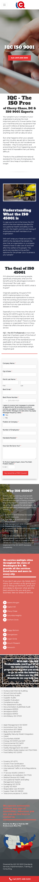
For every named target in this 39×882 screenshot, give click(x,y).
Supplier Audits (10, 698)
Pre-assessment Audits (13, 705)
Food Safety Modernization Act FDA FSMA (20, 750)
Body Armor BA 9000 (12, 732)
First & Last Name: (9, 379)
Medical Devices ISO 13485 (14, 777)
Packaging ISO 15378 (12, 784)
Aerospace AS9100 (11, 709)
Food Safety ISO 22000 (13, 752)
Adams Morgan (13, 603)
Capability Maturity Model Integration (18, 734)
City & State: (7, 371)
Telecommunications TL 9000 (15, 793)
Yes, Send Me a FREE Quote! (15, 473)
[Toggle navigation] (4, 5)
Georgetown (12, 635)
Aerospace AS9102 (11, 714)
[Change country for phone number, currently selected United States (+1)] (5, 400)
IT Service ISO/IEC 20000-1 (14, 773)
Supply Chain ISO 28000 (13, 791)
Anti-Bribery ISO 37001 (13, 716)
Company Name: (9, 363)
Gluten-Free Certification (14, 764)
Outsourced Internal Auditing (16, 691)
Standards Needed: (10, 438)
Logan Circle (12, 639)
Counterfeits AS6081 (12, 739)
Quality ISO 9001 (10, 787)
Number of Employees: (11, 430)
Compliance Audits (11, 702)
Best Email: (7, 389)
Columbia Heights (14, 615)
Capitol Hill (11, 607)
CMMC (6, 736)
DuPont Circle (12, 620)
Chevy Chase (12, 611)
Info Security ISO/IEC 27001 (14, 766)
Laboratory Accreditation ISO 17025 (18, 775)
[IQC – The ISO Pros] (20, 5)
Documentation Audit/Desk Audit (17, 707)
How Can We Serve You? (12, 446)
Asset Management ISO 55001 (15, 725)
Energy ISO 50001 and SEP (14, 741)
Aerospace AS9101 (11, 711)
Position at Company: (11, 422)
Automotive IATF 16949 (13, 729)
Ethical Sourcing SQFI (12, 746)
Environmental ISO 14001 (14, 743)
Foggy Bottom (13, 630)
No (6, 418)
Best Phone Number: (11, 397)
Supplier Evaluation (11, 700)
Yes (6, 415)
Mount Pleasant (13, 643)
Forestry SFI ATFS (11, 761)
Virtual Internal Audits (12, 693)
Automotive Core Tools (13, 727)
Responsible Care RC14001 (14, 789)
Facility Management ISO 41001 (16, 748)
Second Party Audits (12, 695)
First (4, 385)
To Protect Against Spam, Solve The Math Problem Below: (17, 463)
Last (21, 385)
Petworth (11, 647)
